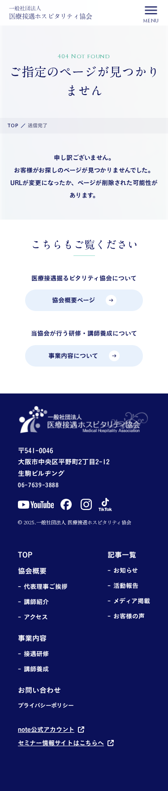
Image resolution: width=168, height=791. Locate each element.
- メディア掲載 (129, 601)
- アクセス (33, 617)
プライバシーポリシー (46, 706)
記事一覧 (122, 554)
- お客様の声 (126, 616)
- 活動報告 (123, 586)
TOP (12, 125)
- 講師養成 (33, 669)
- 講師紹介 (33, 602)
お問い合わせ (39, 690)
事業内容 (32, 638)
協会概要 (32, 571)
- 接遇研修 (33, 654)
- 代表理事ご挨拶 (43, 587)
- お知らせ (123, 570)
